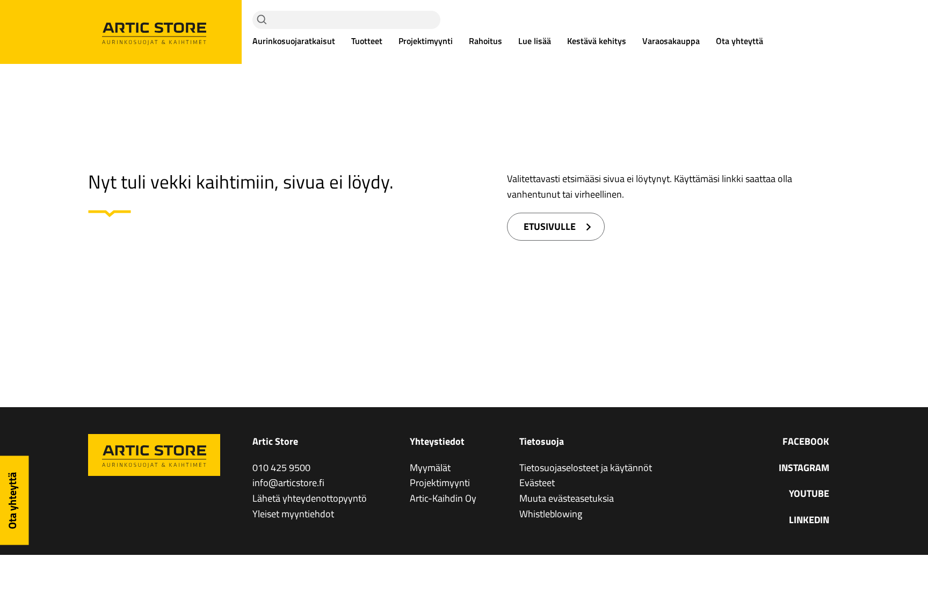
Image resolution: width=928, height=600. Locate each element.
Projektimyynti (425, 40)
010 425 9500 (281, 467)
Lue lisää (534, 40)
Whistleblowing (550, 514)
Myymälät (430, 467)
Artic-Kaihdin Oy (443, 498)
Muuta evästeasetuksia (566, 498)
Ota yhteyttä (739, 40)
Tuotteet (366, 40)
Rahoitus (485, 40)
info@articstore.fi (288, 482)
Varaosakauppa (671, 40)
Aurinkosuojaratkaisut (293, 40)
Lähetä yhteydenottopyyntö (309, 498)
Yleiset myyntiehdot (293, 514)
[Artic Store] (154, 32)
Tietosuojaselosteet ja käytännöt (585, 467)
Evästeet (537, 482)
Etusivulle (550, 226)
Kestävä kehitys (596, 40)
